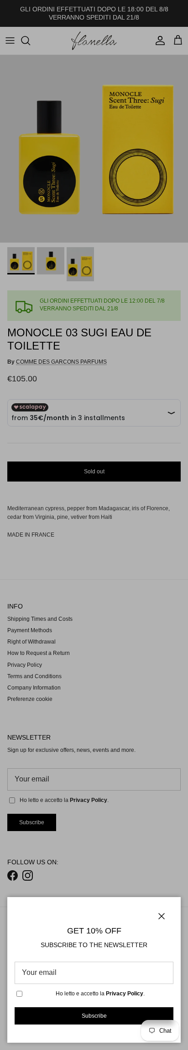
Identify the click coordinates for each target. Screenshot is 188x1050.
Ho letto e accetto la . (100, 993)
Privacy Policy (124, 993)
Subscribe (94, 1016)
